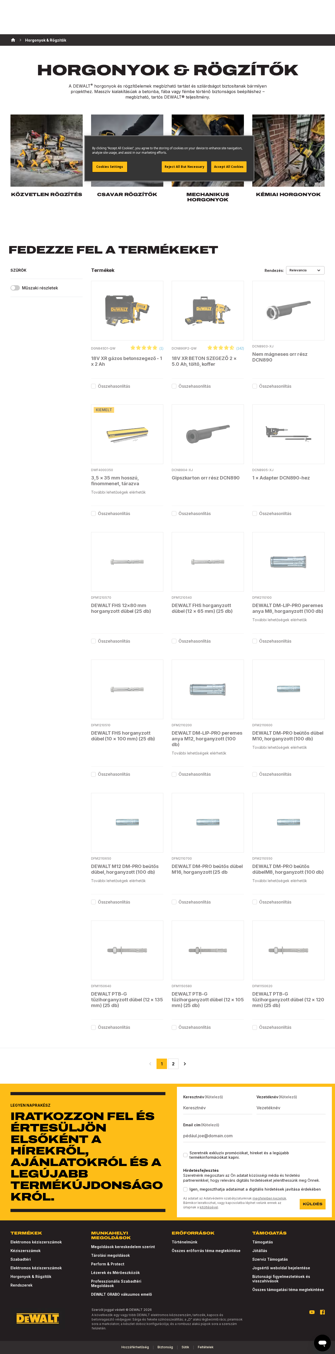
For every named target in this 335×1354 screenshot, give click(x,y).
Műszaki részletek (40, 287)
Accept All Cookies (229, 167)
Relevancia (297, 270)
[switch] (15, 287)
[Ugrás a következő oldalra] (185, 1064)
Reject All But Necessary (184, 167)
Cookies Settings (109, 167)
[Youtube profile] (312, 1312)
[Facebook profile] (322, 1312)
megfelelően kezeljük (269, 1198)
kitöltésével (209, 1207)
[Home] (13, 40)
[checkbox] (93, 386)
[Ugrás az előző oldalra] (150, 1064)
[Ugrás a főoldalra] (37, 1318)
